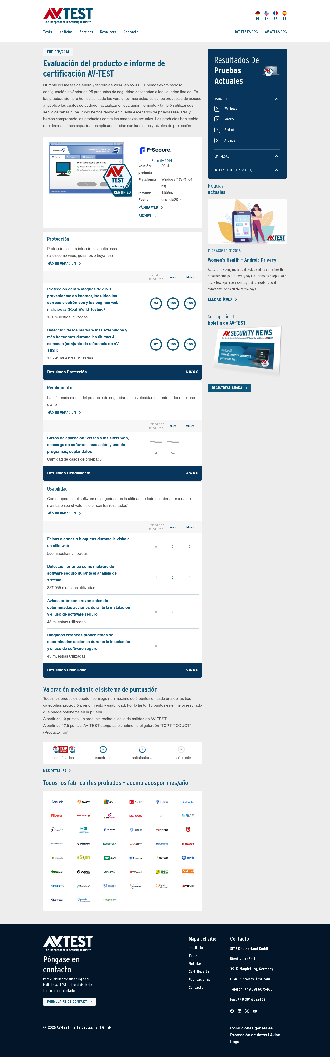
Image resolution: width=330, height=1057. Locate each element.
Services (86, 32)
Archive (145, 215)
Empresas (221, 156)
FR (275, 18)
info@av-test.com (256, 979)
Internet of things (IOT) (233, 170)
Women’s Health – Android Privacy (242, 260)
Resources (108, 32)
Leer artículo (220, 299)
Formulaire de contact (67, 1001)
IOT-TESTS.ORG (246, 32)
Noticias (65, 32)
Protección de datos (248, 1035)
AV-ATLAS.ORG (276, 32)
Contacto (131, 32)
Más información (61, 263)
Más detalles (54, 770)
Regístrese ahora (227, 388)
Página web (148, 207)
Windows (230, 108)
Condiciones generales (251, 1028)
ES (284, 18)
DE (257, 18)
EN (266, 18)
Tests (47, 32)
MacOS (229, 119)
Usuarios (221, 99)
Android (229, 129)
